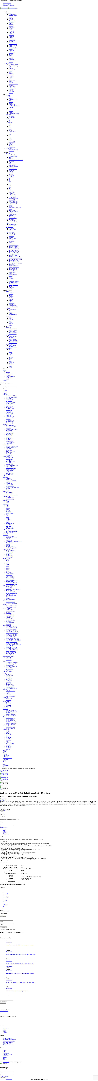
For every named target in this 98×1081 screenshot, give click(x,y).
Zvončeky (11, 212)
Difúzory (8, 308)
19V (10, 185)
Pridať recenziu (4, 927)
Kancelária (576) (9, 470)
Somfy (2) (8, 749)
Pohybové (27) (9, 555)
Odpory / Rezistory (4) (11, 652)
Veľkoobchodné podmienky (9, 1039)
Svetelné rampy (12, 272)
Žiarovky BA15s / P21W (14, 256)
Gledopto (11, 353)
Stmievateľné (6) (9, 581)
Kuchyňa (11, 77)
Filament (11, 143)
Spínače (10, 205)
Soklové (10, 301)
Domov (7, 335)
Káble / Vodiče (12, 220)
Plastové (10, 317)
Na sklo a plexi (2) (10, 685)
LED (4, 475)
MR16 (10, 130)
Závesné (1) (8, 682)
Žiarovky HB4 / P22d (14, 254)
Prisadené (11, 111)
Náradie (10, 288)
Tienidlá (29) (9, 452)
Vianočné (11, 41)
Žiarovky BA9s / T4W (14, 261)
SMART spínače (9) (10, 720)
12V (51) (8, 563)
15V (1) (7, 566)
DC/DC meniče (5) (10, 578)
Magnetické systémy (13, 66)
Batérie (7, 223)
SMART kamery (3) (10, 728)
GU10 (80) (8, 519)
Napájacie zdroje (9, 176)
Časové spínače (12, 210)
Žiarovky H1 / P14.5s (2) (11, 626)
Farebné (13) (9, 479)
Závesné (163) (9, 398)
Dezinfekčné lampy (13, 282)
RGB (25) (8, 538)
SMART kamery (12, 346)
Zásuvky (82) (9, 587)
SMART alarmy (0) (10, 727)
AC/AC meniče (12, 194)
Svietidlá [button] (5, 11)
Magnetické (11, 22)
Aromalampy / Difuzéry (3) (12, 662)
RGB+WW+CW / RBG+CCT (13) (14, 541)
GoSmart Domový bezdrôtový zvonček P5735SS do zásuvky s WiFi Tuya (20, 954)
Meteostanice (12, 283)
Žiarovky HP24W (13, 255)
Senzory (10, 209)
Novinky (5, 368)
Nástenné (11, 18)
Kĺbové (10, 322)
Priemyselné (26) (9, 441)
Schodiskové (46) (10, 408)
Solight (10, 366)
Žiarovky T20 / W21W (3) (12, 649)
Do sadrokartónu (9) (10, 687)
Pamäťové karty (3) (10, 620)
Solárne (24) (8, 437)
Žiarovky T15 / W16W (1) (12, 648)
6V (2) (7, 560)
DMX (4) (8, 545)
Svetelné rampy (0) (10, 653)
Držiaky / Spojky (9, 319)
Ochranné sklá (12, 234)
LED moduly (9, 148)
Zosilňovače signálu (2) (11, 548)
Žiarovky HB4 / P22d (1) (11, 635)
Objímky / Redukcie (13, 211)
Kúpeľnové (11, 32)
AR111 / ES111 (12, 131)
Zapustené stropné (13, 15)
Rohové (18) (8, 676)
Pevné (10, 321)
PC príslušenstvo (9, 227)
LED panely (8, 109)
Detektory (11, 278)
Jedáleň (10, 78)
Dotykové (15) (9, 553)
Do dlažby (11, 296)
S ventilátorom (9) (10, 420)
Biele (10, 96)
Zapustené (11, 112)
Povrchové (11, 292)
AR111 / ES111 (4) (10, 513)
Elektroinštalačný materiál (11, 203)
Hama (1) (8, 736)
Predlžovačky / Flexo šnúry (15, 207)
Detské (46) (8, 415)
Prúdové (10, 191)
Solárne (10, 55)
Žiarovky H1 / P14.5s (13, 245)
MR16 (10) (8, 511)
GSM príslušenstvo (10, 232)
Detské (10, 33)
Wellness (11, 93)
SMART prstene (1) (10, 719)
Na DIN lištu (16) (10, 573)
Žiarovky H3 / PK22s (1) (11, 627)
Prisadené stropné (13, 14)
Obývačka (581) (9, 457)
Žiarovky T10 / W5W (14, 265)
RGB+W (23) (9, 540)
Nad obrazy (11, 85)
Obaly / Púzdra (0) (10, 615)
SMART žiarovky (13, 334)
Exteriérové (8, 42)
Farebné (10, 98)
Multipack (11, 145)
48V (10, 189)
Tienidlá (10, 71)
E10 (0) (7, 505)
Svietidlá (8, 372)
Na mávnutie (11, 170)
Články (4, 1030)
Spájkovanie (11, 287)
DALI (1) (8, 544)
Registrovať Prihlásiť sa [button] (8, 5)
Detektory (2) (9, 660)
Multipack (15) (9, 527)
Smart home (5, 707)
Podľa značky (9, 348)
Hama (10, 354)
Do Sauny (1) (9, 488)
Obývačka (11, 76)
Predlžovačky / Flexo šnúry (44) (13, 589)
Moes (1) (8, 741)
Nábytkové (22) (9, 412)
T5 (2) (7, 501)
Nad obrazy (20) (9, 466)
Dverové (11, 172)
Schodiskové (11, 27)
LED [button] (4, 94)
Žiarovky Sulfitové (13, 269)
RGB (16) (8, 482)
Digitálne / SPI (12, 104)
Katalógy (5, 1032)
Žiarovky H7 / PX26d (14, 249)
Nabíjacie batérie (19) (10, 607)
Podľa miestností (9, 75)
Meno (2, 921)
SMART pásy (12, 331)
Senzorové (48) (9, 406)
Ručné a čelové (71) (10, 442)
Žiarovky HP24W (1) (10, 636)
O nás (4, 1031)
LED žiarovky (9, 122)
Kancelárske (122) (10, 416)
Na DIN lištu (11, 192)
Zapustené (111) (9, 493)
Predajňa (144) (9, 471)
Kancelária (11, 89)
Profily (7, 291)
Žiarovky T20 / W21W (14, 268)
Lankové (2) (8, 705)
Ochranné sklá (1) (10, 616)
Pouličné (11, 58)
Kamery (10, 276)
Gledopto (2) (9, 734)
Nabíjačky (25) (9, 618)
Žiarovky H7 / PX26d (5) (11, 630)
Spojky (10, 325)
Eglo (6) (7, 731)
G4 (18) (7, 517)
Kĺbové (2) (8, 703)
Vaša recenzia (3, 916)
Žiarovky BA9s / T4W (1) (12, 643)
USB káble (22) (9, 617)
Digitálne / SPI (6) (10, 486)
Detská (10, 81)
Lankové (11, 323)
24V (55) (8, 568)
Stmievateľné (12, 142)
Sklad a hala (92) (9, 473)
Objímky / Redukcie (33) (11, 593)
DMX (10, 163)
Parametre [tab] (5, 831)
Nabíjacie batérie (12, 225)
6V (9, 179)
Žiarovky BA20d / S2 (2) (11, 642)
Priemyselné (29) (9, 417)
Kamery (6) (8, 657)
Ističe (10, 216)
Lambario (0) (9, 737)
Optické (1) (8, 694)
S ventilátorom (12, 38)
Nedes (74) (8, 742)
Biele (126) (8, 478)
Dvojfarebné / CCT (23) (11, 537)
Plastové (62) (9, 698)
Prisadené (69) (9, 492)
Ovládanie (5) (9, 455)
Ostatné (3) (8, 624)
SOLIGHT (6, 810)
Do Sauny (11, 107)
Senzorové (11, 24)
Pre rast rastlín (12, 40)
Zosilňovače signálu (13, 166)
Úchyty (10, 72)
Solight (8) (8, 747)
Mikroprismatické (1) (10, 696)
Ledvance (11, 357)
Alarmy (10, 277)
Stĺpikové (11, 49)
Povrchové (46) (9, 674)
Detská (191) (9, 462)
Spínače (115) (9, 586)
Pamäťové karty (12, 229)
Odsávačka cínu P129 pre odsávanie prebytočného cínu (17, 991)
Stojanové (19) (9, 401)
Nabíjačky (11, 193)
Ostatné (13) (8, 654)
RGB (10, 100)
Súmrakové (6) (9, 557)
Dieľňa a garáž (12, 87)
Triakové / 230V (12, 165)
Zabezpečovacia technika (11, 274)
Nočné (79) (8, 411)
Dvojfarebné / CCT (13, 99)
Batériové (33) (9, 410)
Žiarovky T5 (11, 264)
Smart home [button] (5, 326)
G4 (9, 135)
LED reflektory (9, 114)
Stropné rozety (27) (10, 451)
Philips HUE (11, 362)
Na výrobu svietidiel (13, 307)
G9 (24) (7, 518)
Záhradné (11, 56)
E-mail (2, 924)
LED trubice (8, 118)
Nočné (10, 29)
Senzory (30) (9, 590)
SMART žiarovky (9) (10, 715)
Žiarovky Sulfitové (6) (11, 651)
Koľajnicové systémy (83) (12, 446)
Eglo (10, 349)
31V (10, 188)
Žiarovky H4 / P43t (13, 247)
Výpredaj (5, 752)
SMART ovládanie (13, 330)
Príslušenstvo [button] (6, 152)
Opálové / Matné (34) (10, 691)
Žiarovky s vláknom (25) (11, 666)
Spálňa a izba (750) (10, 461)
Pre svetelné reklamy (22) (11, 531)
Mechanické (11, 161)
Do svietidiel (11, 151)
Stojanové (11, 19)
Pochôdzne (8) (9, 432)
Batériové (11, 28)
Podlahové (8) (9, 407)
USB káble (11, 236)
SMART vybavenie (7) (11, 723)
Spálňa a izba (12, 80)
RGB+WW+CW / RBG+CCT (16, 160)
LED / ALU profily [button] (7, 290)
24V (10, 187)
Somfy (10, 367)
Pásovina (11, 297)
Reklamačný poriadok (8, 1042)
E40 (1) (7, 509)
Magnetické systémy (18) (11, 447)
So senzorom (11, 117)
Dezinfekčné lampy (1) (11, 664)
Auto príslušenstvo (10, 243)
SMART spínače (12, 339)
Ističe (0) (8, 598)
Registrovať (9, 1079)
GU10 (10, 138)
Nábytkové (11, 31)
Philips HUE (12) (10, 743)
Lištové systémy (12, 20)
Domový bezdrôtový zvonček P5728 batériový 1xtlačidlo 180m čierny (20, 944)
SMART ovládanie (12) (11, 711)
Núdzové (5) (8, 419)
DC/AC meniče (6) (10, 577)
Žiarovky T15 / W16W (14, 267)
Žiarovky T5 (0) (9, 645)
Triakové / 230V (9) (10, 546)
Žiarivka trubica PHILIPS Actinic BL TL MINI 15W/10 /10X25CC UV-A (20, 982)
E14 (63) (8, 506)
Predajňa (11, 90)
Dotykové (11, 171)
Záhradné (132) (9, 438)
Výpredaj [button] (5, 371)
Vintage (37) (8, 526)
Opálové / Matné (12, 309)
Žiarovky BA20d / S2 (14, 260)
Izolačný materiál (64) (11, 595)
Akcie (4, 370)
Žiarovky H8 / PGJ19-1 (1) (12, 631)
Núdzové (11, 37)
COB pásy (11, 103)
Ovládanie (11, 73)
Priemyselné (11, 36)
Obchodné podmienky (8, 1038)
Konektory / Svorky (13, 221)
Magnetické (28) (9, 403)
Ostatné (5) (8, 612)
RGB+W (11, 102)
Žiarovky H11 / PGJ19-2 (14, 251)
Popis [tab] (4, 830)
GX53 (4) (8, 520)
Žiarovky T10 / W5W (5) (11, 647)
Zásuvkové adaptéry (13, 202)
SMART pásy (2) (10, 712)
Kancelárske (11, 35)
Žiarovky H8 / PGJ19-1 (14, 250)
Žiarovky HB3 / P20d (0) (11, 634)
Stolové (10, 23)
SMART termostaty (13, 340)
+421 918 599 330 (7, 4)
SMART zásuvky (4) (10, 724)
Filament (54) (9, 524)
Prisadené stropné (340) (11, 395)
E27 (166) (8, 508)
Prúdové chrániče (13, 218)
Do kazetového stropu (14, 113)
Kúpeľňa (11, 82)
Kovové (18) (9, 700)
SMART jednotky (13, 336)
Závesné (10, 17)
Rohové (10, 295)
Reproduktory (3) (10, 622)
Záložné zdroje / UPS (13, 201)
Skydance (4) (9, 746)
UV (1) (7, 490)
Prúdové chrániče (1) (10, 599)
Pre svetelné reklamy (13, 149)
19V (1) (7, 567)
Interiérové (8, 13)
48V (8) (7, 571)
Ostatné (10, 230)
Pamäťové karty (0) (10, 611)
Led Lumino (6, 1062)
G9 (9, 136)
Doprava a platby (7, 1043)
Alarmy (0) (8, 658)
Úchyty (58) (8, 453)
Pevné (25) (8, 702)
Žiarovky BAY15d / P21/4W (15, 259)
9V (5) (7, 562)
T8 (9, 121)
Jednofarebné (12, 154)
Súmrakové (11, 175)
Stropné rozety (12, 69)
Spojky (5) (8, 706)
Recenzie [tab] (5, 832)
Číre (10, 310)
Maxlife (10, 358)
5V (9, 178)
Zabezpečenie (9, 344)
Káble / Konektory (10, 219)
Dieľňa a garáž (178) (10, 469)
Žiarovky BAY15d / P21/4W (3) (13, 640)
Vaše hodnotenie (3, 913)
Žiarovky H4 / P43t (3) (11, 629)
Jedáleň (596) (9, 460)
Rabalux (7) (8, 745)
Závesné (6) (8, 428)
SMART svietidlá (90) (11, 714)
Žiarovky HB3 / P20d (14, 252)
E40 (9, 127)
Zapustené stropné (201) (11, 397)
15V (10, 184)
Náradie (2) (8, 670)
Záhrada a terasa (12, 86)
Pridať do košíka (4, 827)
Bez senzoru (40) (9, 497)
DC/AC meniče (12, 196)
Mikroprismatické (13, 314)
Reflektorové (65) (10, 433)
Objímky (11, 68)
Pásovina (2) (8, 679)
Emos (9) (8, 732)
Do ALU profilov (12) (11, 550)
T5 (9, 120)
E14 (9, 125)
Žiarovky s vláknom (13, 285)
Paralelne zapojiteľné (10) (11, 580)
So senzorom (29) (10, 499)
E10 (9, 124)
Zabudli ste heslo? (4, 1076)
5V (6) (7, 559)
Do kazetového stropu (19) (12, 495)
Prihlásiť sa (3, 1002)
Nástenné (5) (9, 680)
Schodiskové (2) (9, 684)
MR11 (10, 129)
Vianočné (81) (9, 443)
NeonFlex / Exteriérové (14, 105)
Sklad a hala (11, 91)
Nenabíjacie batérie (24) (11, 606)
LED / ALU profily (7, 671)
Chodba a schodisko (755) (12, 465)
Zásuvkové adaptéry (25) (11, 584)
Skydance (11, 365)
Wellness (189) (9, 474)
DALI (10, 162)
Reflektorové (11, 51)
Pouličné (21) (9, 439)
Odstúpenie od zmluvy (8, 1044)
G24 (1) (7, 515)
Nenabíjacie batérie (13, 224)
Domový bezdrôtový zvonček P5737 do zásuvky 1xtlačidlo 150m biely (20, 973)
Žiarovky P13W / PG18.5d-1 (15, 263)
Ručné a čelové (12, 60)
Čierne (10, 312)
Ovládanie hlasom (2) (10, 710)
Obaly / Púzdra (12, 233)
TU (61, 1006)
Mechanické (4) (9, 542)
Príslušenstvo (9, 63)
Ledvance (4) (9, 738)
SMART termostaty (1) (11, 722)
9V (9, 180)
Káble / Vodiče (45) (10, 602)
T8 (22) (7, 502)
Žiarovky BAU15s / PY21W (15, 258)
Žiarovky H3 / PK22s (13, 246)
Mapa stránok (6, 1028)
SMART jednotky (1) (10, 718)
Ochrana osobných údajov (9, 1041)
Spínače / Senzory (10, 167)
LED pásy (8, 95)
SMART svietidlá (13, 332)
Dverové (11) (9, 554)
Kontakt (5, 380)
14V (10, 183)
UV (9, 108)
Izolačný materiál (12, 214)
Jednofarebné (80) (10, 536)
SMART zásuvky (13, 343)
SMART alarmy (12, 345)
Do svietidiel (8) (9, 532)
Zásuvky (11, 206)
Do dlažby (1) (9, 678)
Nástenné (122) (9, 399)
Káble (10, 67)
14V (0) (7, 564)
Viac (28, 805)
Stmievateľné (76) (10, 523)
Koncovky (8, 316)
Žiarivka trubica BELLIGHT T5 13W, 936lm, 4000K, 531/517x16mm (20, 963)
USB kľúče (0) (9, 609)
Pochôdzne (11, 50)
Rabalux (10, 363)
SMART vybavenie (13, 341)
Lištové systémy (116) (11, 402)
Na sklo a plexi (12, 304)
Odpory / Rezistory (13, 270)
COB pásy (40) (9, 484)
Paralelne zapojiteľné (13, 198)
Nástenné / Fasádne (13, 47)
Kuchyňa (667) (9, 459)
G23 (10, 133)
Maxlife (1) (8, 740)
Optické (10, 313)
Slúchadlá (11, 240)
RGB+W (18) (9, 483)
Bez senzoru (11, 116)
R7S (10, 140)
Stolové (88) (8, 404)
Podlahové (11, 26)
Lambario (11, 355)
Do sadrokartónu (12, 305)
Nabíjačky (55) (9, 575)
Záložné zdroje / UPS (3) (11, 582)
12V (10, 182)
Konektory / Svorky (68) (11, 603)
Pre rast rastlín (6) (10, 421)
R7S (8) (7, 522)
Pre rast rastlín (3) (10, 528)
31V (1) (7, 569)
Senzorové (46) (9, 434)
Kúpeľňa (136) (9, 464)
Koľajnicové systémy (13, 64)
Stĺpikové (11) (9, 430)
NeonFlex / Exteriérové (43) (12, 487)
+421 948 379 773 (7, 3)
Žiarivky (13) (9, 667)
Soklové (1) (8, 683)
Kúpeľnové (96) (9, 413)
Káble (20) (8, 448)
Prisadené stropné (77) (11, 425)
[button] (52, 13)
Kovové (10, 318)
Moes (10, 359)
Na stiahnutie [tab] (6, 833)
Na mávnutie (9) (9, 551)
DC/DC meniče (12, 197)
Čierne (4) (8, 693)
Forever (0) (8, 733)
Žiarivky (10, 286)
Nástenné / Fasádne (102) (11, 429)
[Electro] (8, 8)
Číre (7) (7, 692)
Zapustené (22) (9, 675)
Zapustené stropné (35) (11, 426)
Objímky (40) (9, 450)
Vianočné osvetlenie (10, 376)
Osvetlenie (8, 327)
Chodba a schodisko (13, 84)
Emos (10, 350)
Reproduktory (12, 241)
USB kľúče (11, 228)
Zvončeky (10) (9, 594)
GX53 (10, 139)
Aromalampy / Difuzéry (14, 281)
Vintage (10, 144)
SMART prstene (12, 337)
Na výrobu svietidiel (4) (11, 688)
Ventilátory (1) (9, 596)
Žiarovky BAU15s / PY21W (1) (13, 639)
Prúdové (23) (9, 572)
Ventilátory (11, 215)
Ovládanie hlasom (13, 328)
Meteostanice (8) (9, 665)
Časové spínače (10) (10, 591)
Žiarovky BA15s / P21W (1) (12, 638)
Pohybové (11, 174)
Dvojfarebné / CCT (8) (11, 481)
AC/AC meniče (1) (10, 576)
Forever (10, 352)
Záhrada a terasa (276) (11, 468)
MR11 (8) (8, 510)
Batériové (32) (9, 435)
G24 (10, 134)
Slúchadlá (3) (9, 621)
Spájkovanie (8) (9, 669)
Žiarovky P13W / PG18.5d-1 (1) (13, 644)
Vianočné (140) (9, 423)
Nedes (10, 361)
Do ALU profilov (13, 169)
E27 (9, 126)
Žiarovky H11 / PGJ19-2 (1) (12, 633)
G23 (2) (7, 514)
